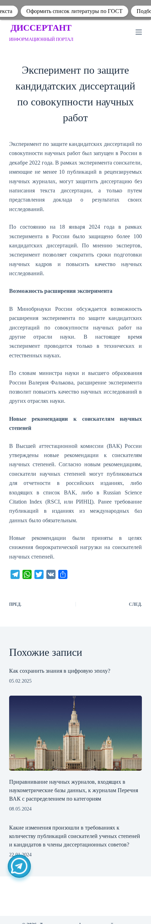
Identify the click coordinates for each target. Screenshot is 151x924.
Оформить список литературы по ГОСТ (74, 11)
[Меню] (139, 32)
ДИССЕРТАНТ (41, 27)
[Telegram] (19, 866)
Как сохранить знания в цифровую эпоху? (59, 671)
